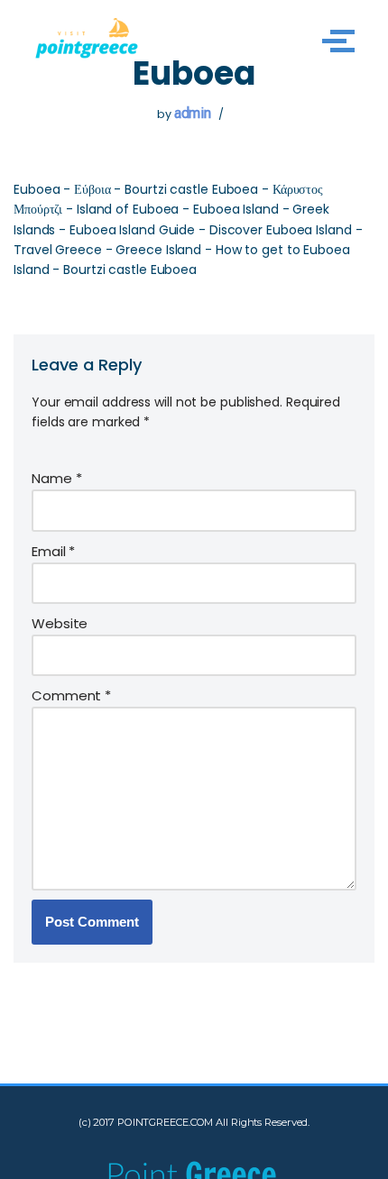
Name (56, 478)
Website (60, 623)
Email (53, 551)
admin (193, 113)
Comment (71, 695)
